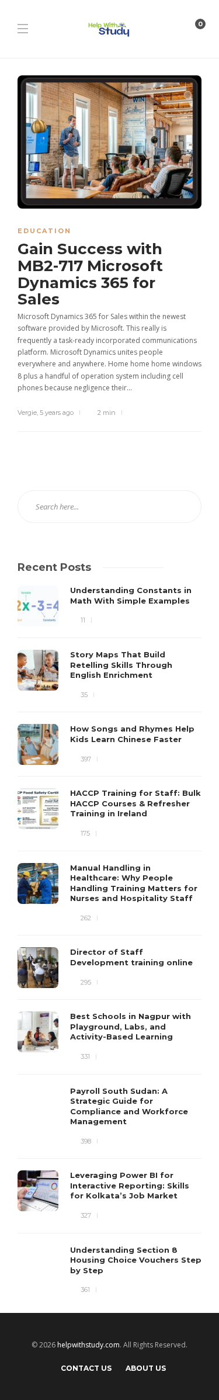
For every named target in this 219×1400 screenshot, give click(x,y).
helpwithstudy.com (88, 1345)
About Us (146, 1368)
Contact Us (86, 1368)
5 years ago (57, 412)
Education (44, 231)
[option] (109, 940)
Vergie (27, 412)
